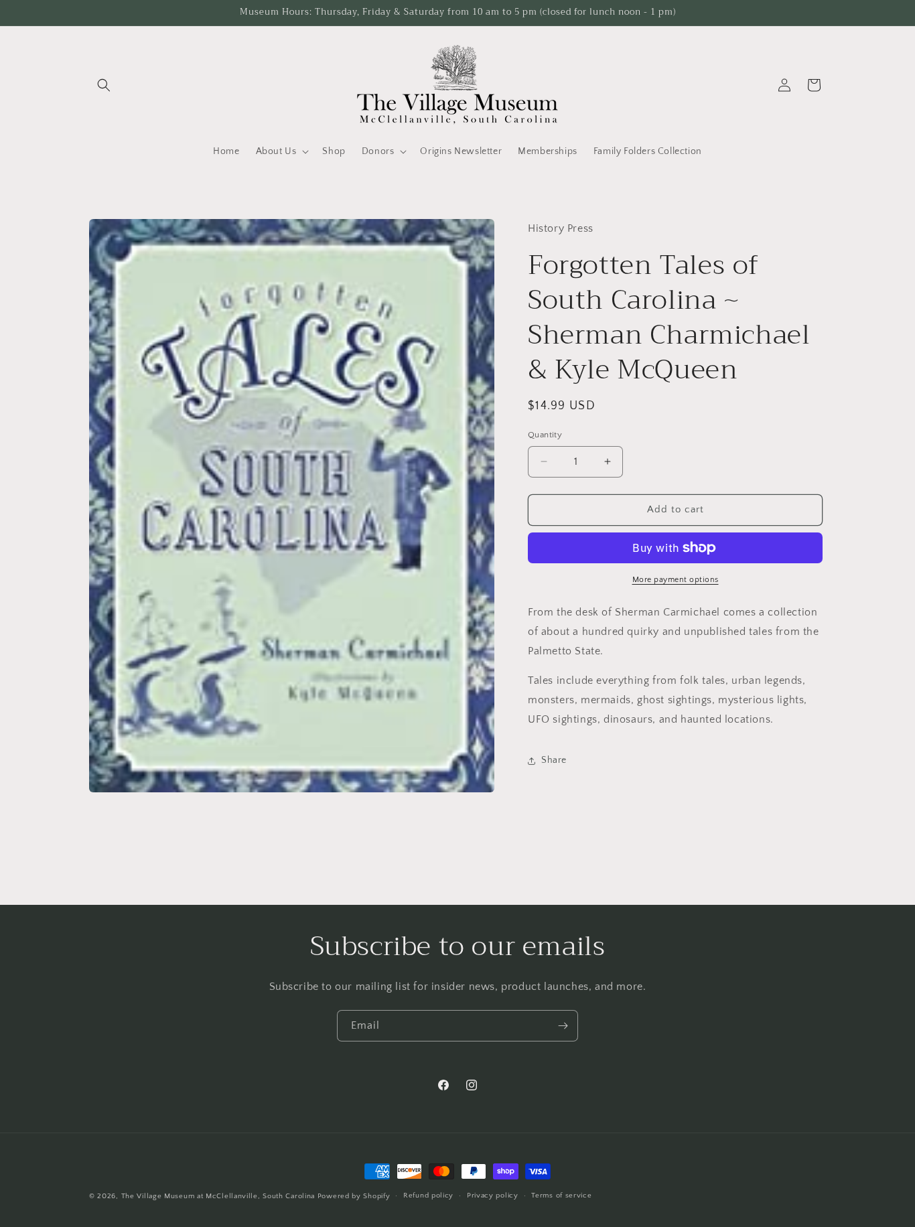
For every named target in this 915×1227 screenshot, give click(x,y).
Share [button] (554, 760)
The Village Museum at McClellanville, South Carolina (218, 1196)
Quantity (545, 434)
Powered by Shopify (354, 1196)
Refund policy (428, 1196)
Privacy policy (492, 1196)
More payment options (675, 579)
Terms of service (561, 1196)
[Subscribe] (562, 1025)
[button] (104, 85)
